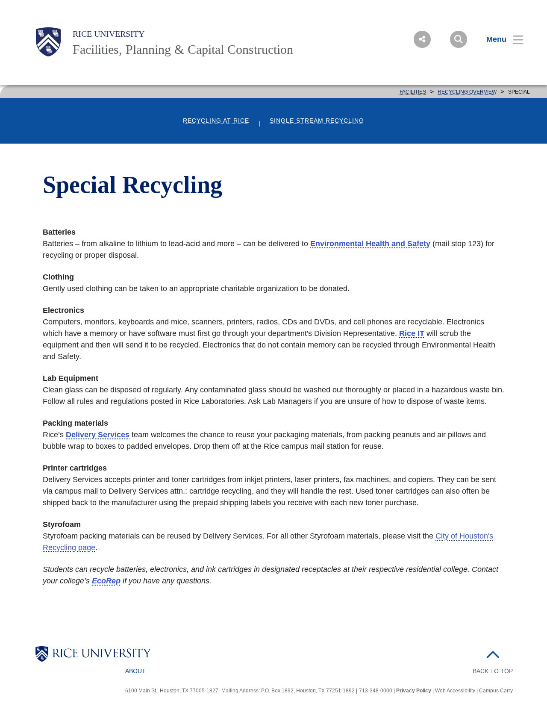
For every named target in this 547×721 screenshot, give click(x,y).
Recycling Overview (467, 92)
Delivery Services (97, 434)
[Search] (458, 39)
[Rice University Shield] (48, 42)
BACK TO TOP (493, 671)
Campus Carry (496, 691)
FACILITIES (413, 92)
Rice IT (411, 333)
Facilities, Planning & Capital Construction (183, 49)
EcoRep (106, 581)
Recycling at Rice (216, 121)
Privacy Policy (413, 691)
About (135, 671)
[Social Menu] (422, 39)
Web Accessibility (455, 691)
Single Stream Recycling (317, 121)
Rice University (108, 33)
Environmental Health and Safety (370, 243)
